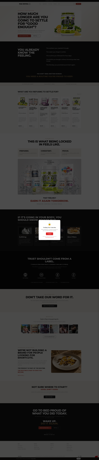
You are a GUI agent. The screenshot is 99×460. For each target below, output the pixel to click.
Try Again (49, 233)
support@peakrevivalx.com (49, 237)
